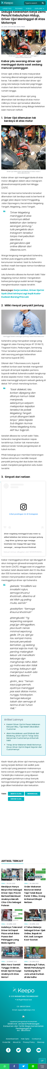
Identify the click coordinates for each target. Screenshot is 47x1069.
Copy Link (42, 1066)
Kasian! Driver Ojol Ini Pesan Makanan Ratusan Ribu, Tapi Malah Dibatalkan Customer (23, 726)
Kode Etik (6, 1042)
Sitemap (40, 1042)
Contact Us (36, 1039)
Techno (19, 8)
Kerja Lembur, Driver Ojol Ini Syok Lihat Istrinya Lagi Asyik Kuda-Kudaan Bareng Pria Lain (22, 293)
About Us (16, 1042)
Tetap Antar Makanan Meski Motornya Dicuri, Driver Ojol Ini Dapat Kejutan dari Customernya (24, 747)
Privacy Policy (29, 1042)
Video (28, 8)
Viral (3, 884)
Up (42, 1060)
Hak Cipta (25, 1039)
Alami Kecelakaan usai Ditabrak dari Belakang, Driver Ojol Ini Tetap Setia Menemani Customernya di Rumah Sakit (23, 737)
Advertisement (12, 1039)
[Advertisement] (23, 830)
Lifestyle (7, 8)
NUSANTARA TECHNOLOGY (26, 996)
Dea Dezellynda (19, 27)
